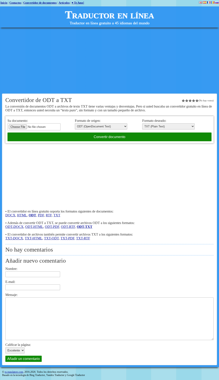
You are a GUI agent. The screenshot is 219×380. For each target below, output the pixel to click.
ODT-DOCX (14, 227)
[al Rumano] (213, 2)
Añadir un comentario (23, 359)
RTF (49, 215)
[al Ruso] (217, 2)
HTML (22, 215)
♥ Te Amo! (78, 2)
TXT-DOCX (14, 238)
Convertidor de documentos (40, 2)
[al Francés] (208, 2)
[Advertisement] (109, 60)
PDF (41, 215)
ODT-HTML (34, 227)
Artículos (64, 2)
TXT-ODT (51, 238)
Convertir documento (109, 137)
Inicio (3, 2)
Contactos (15, 2)
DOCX (10, 215)
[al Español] (204, 2)
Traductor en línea (109, 15)
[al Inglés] (200, 2)
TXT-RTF (83, 238)
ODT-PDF (52, 227)
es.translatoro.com (14, 371)
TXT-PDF (67, 238)
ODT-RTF (68, 227)
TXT (56, 215)
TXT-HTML (33, 238)
